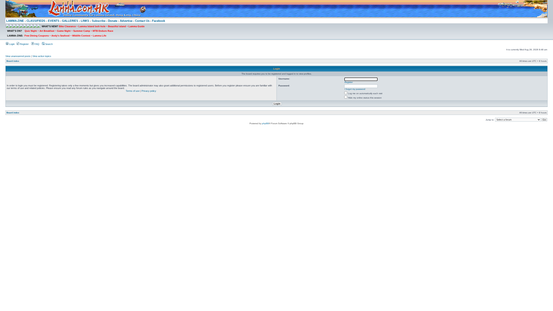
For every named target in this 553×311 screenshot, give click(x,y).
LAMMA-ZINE (15, 20)
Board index (12, 61)
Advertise (126, 20)
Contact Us (142, 20)
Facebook (158, 20)
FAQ (36, 44)
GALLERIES (70, 20)
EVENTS (53, 20)
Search (48, 44)
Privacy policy (148, 91)
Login (11, 44)
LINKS (85, 20)
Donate (112, 20)
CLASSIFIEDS (36, 20)
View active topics (41, 56)
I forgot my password (355, 89)
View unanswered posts (17, 56)
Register (24, 44)
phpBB (265, 123)
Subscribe (98, 20)
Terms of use (133, 91)
